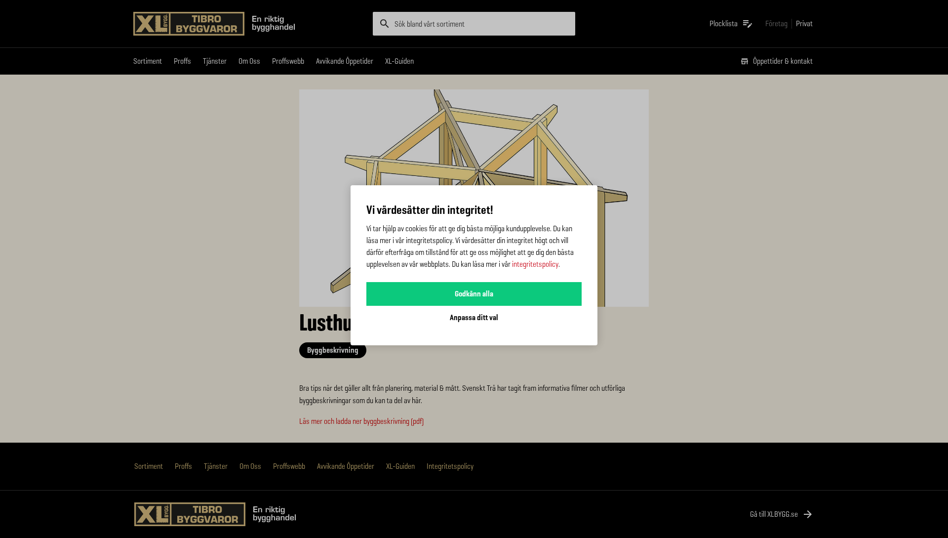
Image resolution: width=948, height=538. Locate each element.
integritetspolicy (535, 264)
